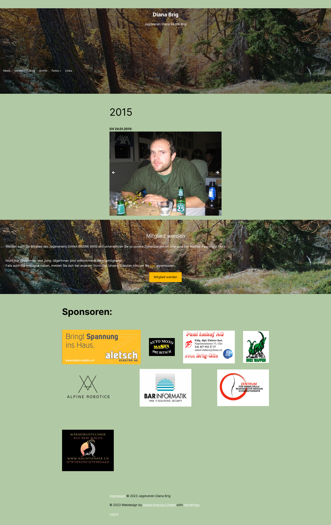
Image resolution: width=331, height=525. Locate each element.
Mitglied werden (165, 277)
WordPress (191, 505)
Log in (113, 514)
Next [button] (217, 172)
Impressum (117, 496)
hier (153, 265)
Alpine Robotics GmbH (159, 505)
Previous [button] (113, 172)
